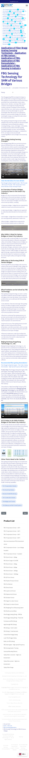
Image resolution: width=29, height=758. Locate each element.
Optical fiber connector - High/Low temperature (12, 656)
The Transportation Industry (10, 9)
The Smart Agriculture (16, 11)
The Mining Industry (9, 21)
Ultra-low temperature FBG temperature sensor (14, 542)
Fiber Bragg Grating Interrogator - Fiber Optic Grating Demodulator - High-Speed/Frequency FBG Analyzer (14, 366)
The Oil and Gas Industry (15, 18)
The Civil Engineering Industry (18, 37)
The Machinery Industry (18, 25)
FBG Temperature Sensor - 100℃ (12, 528)
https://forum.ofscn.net (16, 703)
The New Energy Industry (19, 20)
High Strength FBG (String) (10, 624)
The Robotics (13, 14)
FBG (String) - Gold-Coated (10, 628)
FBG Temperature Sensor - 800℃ (12, 538)
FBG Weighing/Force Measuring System (14, 607)
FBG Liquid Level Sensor (10, 591)
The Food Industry (15, 30)
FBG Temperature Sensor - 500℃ (12, 534)
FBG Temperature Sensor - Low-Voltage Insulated (14, 549)
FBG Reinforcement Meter (10, 611)
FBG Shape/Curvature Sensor (11, 604)
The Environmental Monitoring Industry (13, 31)
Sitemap (21, 736)
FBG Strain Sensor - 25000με (11, 570)
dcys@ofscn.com (14, 1)
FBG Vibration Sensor (9, 597)
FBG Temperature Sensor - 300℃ (12, 531)
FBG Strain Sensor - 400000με (11, 574)
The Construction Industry (14, 35)
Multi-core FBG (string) (9, 641)
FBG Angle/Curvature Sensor (11, 601)
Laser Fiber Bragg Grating (10, 638)
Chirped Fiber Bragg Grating (11, 634)
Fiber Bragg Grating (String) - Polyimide (13, 618)
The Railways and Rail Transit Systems (14, 15)
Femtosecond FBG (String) (10, 621)
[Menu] (27, 5)
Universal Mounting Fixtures (10, 651)
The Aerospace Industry (9, 42)
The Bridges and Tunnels (8, 501)
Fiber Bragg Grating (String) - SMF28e (13, 614)
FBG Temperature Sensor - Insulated (13, 554)
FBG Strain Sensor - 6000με (10, 557)
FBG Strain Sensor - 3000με (10, 564)
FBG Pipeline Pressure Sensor (11, 581)
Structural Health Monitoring (9, 494)
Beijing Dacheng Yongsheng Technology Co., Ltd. (8, 735)
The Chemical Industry (10, 39)
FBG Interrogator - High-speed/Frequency (14, 644)
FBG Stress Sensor (8, 587)
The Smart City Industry (8, 490)
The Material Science (14, 23)
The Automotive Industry (17, 40)
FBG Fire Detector (8, 584)
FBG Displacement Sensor (10, 594)
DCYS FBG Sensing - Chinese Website (6, 747)
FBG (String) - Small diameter (11, 631)
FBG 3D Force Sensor (9, 577)
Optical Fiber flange (8, 667)
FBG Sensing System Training (11, 648)
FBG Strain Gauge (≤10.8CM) (11, 560)
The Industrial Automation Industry (11, 27)
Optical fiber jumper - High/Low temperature (11, 662)
